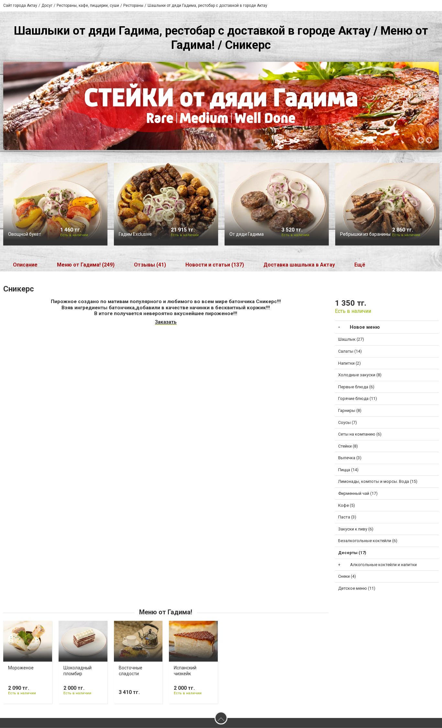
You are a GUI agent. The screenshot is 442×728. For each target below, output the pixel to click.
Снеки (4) (347, 576)
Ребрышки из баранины (365, 234)
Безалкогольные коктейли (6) (367, 540)
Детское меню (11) (356, 588)
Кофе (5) (346, 505)
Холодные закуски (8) (359, 374)
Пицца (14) (348, 469)
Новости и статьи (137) (214, 265)
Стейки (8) (348, 446)
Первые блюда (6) (356, 386)
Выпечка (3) (349, 457)
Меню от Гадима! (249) (86, 265)
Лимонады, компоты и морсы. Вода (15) (377, 481)
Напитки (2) (349, 363)
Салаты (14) (350, 351)
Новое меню (365, 327)
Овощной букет (24, 234)
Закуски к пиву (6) (355, 529)
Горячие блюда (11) (357, 398)
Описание (25, 265)
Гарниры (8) (349, 410)
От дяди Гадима (246, 234)
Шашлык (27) (351, 339)
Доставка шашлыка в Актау (299, 265)
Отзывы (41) (150, 265)
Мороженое (21, 667)
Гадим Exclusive (135, 234)
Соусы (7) (347, 422)
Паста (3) (347, 517)
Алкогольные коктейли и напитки (383, 564)
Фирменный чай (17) (358, 493)
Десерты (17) (352, 552)
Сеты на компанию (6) (359, 434)
